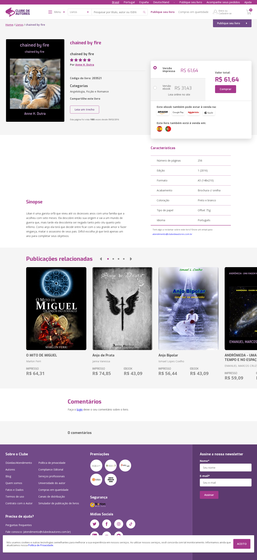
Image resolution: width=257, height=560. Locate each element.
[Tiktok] (130, 523)
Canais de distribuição (51, 496)
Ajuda (248, 2)
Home (9, 24)
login (80, 409)
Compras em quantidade (193, 12)
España (144, 2)
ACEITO (242, 544)
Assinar (209, 495)
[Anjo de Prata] (122, 308)
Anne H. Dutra (84, 64)
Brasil (115, 2)
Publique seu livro (190, 2)
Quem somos (13, 483)
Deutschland (161, 2)
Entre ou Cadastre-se (225, 12)
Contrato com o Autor (19, 503)
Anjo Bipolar (168, 355)
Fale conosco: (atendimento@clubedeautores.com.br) (38, 532)
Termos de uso (14, 496)
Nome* (204, 460)
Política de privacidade (51, 463)
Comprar (225, 89)
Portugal (129, 2)
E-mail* (205, 475)
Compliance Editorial (50, 469)
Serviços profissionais (51, 476)
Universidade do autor (51, 483)
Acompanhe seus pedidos (223, 2)
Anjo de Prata (103, 355)
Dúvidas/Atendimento (18, 463)
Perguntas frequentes (18, 525)
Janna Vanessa (101, 361)
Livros (19, 24)
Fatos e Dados (14, 490)
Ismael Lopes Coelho (171, 361)
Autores (10, 469)
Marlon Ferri (33, 361)
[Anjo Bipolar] (188, 308)
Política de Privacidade (40, 545)
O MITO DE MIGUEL (41, 355)
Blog (8, 476)
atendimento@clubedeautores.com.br (172, 234)
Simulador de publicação (58, 503)
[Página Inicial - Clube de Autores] (17, 13)
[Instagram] (118, 523)
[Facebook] (106, 523)
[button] (101, 259)
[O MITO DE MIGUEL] (56, 308)
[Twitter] (94, 523)
